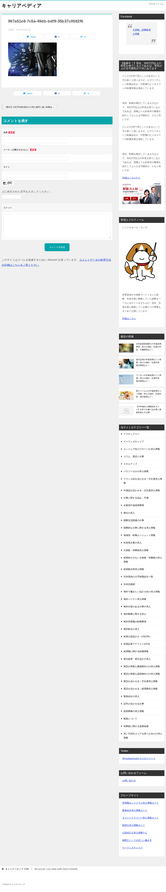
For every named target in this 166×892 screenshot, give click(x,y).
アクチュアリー (131, 434)
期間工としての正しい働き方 (137, 840)
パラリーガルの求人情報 (136, 471)
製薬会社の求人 (131, 696)
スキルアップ (130, 464)
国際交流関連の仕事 (134, 520)
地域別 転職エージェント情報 (139, 535)
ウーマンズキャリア (134, 441)
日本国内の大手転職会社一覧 (138, 576)
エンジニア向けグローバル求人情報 (142, 449)
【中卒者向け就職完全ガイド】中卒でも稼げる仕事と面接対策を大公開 (148, 409)
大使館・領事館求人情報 (136, 550)
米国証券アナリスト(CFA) (137, 644)
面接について (130, 718)
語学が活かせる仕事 (134, 703)
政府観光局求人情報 (134, 569)
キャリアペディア (22, 5)
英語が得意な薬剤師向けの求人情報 (142, 674)
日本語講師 (129, 584)
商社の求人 (129, 513)
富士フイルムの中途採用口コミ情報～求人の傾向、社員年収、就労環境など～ (148, 394)
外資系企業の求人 (133, 542)
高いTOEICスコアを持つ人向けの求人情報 (143, 735)
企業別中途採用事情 (134, 505)
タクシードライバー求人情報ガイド (140, 817)
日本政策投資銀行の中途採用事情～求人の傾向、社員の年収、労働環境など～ (148, 347)
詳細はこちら (129, 318)
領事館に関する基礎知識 (136, 726)
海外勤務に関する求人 (135, 614)
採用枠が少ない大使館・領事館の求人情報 (143, 559)
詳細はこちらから (131, 177)
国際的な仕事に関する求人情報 (139, 527)
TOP (17, 869)
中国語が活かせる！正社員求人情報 (142, 490)
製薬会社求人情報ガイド (134, 810)
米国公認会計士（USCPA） (137, 636)
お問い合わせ (129, 780)
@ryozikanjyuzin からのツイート (138, 758)
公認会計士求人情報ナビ (134, 832)
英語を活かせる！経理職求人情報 (141, 688)
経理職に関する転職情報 (136, 651)
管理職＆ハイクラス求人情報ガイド (140, 803)
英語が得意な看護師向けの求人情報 (142, 666)
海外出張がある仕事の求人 (137, 606)
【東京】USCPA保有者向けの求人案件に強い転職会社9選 (31, 107)
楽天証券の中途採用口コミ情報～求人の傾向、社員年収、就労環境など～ (148, 362)
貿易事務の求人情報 (134, 711)
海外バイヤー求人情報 (135, 599)
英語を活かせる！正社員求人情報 (141, 681)
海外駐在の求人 (131, 629)
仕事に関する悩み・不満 (136, 498)
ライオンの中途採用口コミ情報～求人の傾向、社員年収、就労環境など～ (148, 378)
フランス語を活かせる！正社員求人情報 (143, 481)
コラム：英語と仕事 (134, 456)
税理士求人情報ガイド (133, 825)
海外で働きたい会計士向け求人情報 (142, 591)
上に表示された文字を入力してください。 (27, 191)
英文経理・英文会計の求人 (137, 659)
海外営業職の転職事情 (135, 621)
